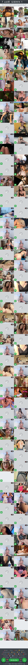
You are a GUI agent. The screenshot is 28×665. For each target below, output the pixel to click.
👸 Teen (18, 652)
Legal (24, 663)
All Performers (20, 663)
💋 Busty (24, 654)
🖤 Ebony (11, 650)
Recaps (16, 663)
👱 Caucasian (21, 650)
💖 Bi (10, 655)
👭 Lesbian (6, 655)
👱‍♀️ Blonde (23, 652)
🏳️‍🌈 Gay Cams (21, 655)
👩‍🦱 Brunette (4, 654)
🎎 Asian (6, 650)
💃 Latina (15, 650)
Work (13, 663)
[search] (24, 660)
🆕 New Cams (15, 655)
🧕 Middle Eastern (6, 652)
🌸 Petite (20, 654)
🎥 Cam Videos (7, 661)
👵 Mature (13, 652)
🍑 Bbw (15, 654)
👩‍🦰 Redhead (10, 654)
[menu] (3, 660)
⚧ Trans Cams (6, 657)
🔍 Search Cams (20, 661)
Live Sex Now (14, 660)
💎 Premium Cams (14, 657)
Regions (10, 663)
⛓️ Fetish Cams (22, 657)
